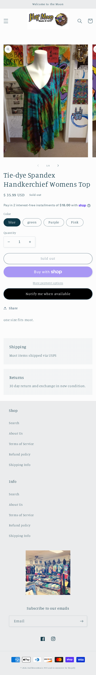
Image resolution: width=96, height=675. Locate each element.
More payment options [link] (48, 283)
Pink (75, 222)
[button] (6, 21)
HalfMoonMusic (35, 668)
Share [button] (13, 308)
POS (46, 668)
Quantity (10, 232)
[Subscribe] (82, 621)
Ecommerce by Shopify (64, 668)
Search (14, 423)
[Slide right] (58, 165)
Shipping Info (19, 465)
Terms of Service (21, 444)
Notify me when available (48, 294)
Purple (53, 222)
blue (12, 222)
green (32, 222)
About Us (16, 433)
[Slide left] (38, 165)
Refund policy (19, 454)
